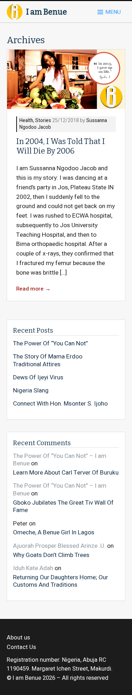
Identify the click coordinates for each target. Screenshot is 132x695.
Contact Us (21, 647)
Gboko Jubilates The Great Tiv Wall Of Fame (63, 506)
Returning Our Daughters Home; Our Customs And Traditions (60, 581)
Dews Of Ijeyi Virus (38, 377)
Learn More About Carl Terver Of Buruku (66, 472)
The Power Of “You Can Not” (50, 344)
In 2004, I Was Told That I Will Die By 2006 (60, 146)
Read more (33, 289)
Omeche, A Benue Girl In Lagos (53, 532)
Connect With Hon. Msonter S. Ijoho (60, 404)
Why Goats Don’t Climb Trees (51, 555)
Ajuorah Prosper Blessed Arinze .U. (59, 545)
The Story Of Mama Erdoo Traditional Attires (47, 360)
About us (18, 637)
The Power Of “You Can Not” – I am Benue (59, 460)
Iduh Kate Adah (33, 568)
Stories (43, 120)
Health (26, 120)
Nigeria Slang (31, 391)
